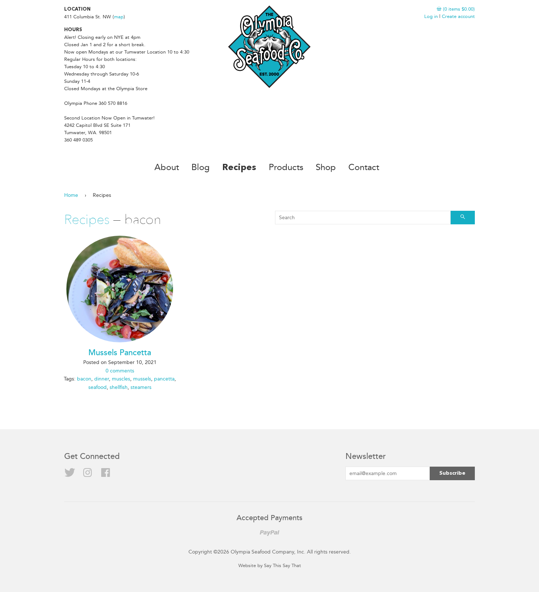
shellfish (119, 387)
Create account (458, 16)
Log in (431, 16)
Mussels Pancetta (119, 353)
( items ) (458, 9)
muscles (121, 379)
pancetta (164, 379)
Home (71, 195)
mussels (142, 379)
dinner (101, 379)
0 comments (120, 371)
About (166, 167)
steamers (141, 387)
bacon (84, 379)
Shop (326, 167)
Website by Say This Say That (269, 565)
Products (286, 167)
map (119, 16)
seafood (97, 387)
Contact (363, 167)
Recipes (239, 167)
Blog (200, 167)
